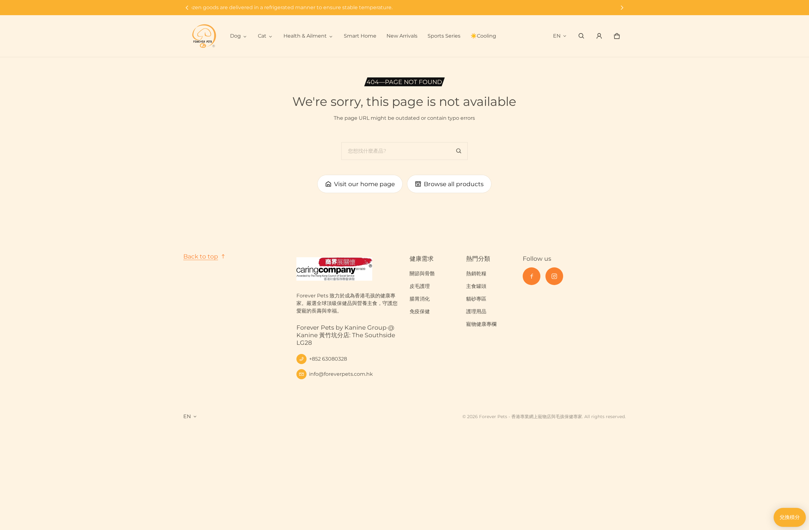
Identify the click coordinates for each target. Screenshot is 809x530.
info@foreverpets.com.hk (341, 374)
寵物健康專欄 (481, 324)
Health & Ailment (305, 36)
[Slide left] (187, 7)
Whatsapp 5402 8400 (404, 7)
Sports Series (444, 36)
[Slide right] (622, 7)
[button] (581, 36)
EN (557, 36)
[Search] (459, 151)
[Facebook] (531, 276)
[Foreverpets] (204, 36)
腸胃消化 (420, 299)
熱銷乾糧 (476, 274)
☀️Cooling (483, 36)
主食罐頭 (476, 286)
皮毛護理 (420, 286)
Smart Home (360, 36)
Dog (235, 36)
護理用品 (476, 311)
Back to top (200, 256)
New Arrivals (401, 36)
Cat (262, 36)
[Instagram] (554, 276)
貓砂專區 (476, 299)
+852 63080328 (328, 359)
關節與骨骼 (422, 274)
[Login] (599, 36)
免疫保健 (420, 311)
